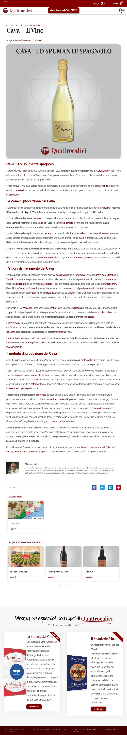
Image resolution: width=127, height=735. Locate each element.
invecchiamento (14, 346)
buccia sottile (104, 312)
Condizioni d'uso (79, 729)
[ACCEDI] (103, 3)
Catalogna (101, 170)
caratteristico (14, 388)
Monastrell (34, 451)
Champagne (12, 194)
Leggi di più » (13, 529)
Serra (40, 222)
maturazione (12, 227)
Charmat (40, 364)
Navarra (106, 207)
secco (72, 288)
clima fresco (67, 222)
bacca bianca (62, 274)
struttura (75, 338)
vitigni (71, 292)
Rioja (26, 212)
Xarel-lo (10, 279)
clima (10, 218)
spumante (22, 170)
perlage (32, 292)
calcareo (48, 233)
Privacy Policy (92, 729)
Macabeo (111, 274)
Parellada (101, 274)
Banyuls (89, 571)
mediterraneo (35, 218)
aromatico (47, 283)
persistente (48, 292)
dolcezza (10, 331)
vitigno (11, 338)
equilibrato (21, 283)
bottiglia (35, 384)
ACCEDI (96, 4)
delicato (90, 316)
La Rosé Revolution (18, 571)
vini (96, 342)
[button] (94, 487)
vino (33, 288)
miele (41, 342)
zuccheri (59, 384)
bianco (84, 447)
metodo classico (14, 190)
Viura (53, 307)
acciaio (19, 375)
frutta (75, 327)
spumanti (102, 185)
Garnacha (23, 288)
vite (36, 322)
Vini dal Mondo (36, 40)
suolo (10, 233)
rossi (94, 447)
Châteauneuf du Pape (58, 571)
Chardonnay (110, 283)
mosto (86, 370)
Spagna (78, 307)
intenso (10, 342)
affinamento (53, 190)
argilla (75, 233)
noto (34, 338)
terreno (105, 233)
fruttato (100, 288)
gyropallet (97, 408)
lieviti (65, 190)
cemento (36, 375)
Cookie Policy (104, 729)
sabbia (83, 233)
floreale (61, 331)
